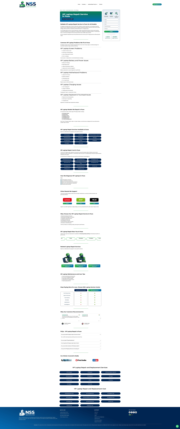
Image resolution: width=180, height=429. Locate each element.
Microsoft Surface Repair (64, 415)
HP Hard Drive (67, 140)
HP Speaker (90, 372)
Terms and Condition (98, 420)
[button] (100, 318)
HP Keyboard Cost (94, 162)
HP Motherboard (67, 137)
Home (61, 10)
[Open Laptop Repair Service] (97, 4)
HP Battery (95, 140)
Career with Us (97, 418)
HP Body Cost (67, 168)
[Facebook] (130, 412)
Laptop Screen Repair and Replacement (67, 266)
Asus (81, 203)
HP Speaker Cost (94, 159)
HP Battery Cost (81, 168)
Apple (94, 203)
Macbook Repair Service (64, 413)
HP (74, 10)
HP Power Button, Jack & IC (110, 372)
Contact (96, 413)
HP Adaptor (67, 143)
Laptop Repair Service (69, 10)
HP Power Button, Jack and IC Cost (81, 163)
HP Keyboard (80, 137)
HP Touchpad (69, 372)
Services (64, 10)
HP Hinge (95, 137)
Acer (67, 203)
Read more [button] (67, 320)
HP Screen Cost (67, 162)
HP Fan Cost (94, 166)
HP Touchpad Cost (80, 159)
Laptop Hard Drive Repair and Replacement (81, 266)
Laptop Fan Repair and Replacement (94, 266)
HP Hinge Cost (67, 166)
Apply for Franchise (98, 421)
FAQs (95, 415)
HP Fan (81, 140)
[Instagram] (132, 412)
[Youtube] (136, 412)
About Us (96, 412)
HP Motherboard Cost (67, 159)
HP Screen (81, 143)
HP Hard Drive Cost (81, 166)
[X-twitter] (134, 412)
